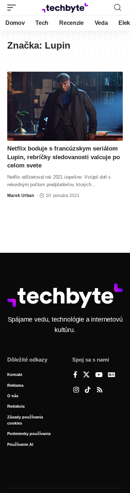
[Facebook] (75, 375)
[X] (86, 375)
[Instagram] (76, 390)
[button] (13, 7)
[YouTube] (99, 375)
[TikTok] (88, 390)
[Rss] (99, 390)
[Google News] (111, 375)
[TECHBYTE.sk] (65, 8)
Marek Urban (20, 195)
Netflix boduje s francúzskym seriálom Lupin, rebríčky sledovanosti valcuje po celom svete (63, 157)
